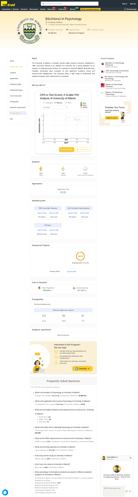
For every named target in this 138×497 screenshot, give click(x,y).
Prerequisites (14, 101)
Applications (14, 78)
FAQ (11, 119)
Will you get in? (15, 67)
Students (13, 73)
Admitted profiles (15, 84)
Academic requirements (18, 107)
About (12, 61)
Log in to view (41, 213)
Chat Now (83, 369)
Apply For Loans (112, 118)
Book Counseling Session (90, 9)
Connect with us (15, 113)
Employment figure (16, 90)
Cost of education (16, 96)
